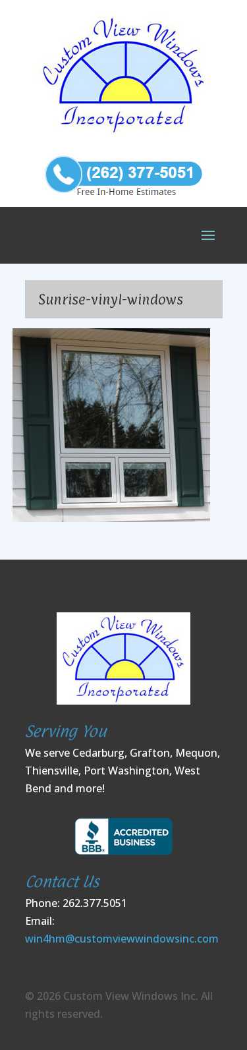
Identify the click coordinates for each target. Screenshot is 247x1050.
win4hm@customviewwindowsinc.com (122, 938)
